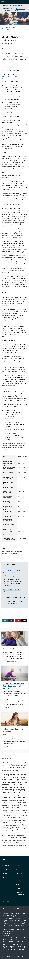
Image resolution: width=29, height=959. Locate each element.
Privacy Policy (18, 873)
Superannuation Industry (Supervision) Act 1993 (14, 126)
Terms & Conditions (20, 877)
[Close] (27, 6)
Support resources (7, 877)
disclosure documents (9, 929)
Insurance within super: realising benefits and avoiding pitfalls (12, 552)
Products (4, 873)
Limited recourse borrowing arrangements (13, 730)
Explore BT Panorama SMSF (11, 570)
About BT (17, 865)
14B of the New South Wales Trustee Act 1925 (14, 78)
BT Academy (5, 865)
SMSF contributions (10, 649)
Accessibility (18, 881)
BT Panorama (5, 869)
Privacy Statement (20, 8)
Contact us (17, 888)
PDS (16, 869)
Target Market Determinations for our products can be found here (13, 934)
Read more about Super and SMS (11, 590)
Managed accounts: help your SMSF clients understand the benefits (13, 686)
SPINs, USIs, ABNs (19, 884)
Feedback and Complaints (20, 893)
